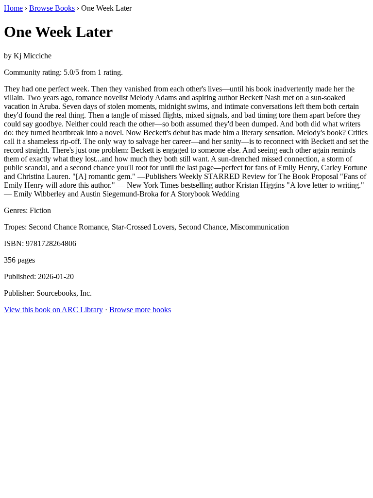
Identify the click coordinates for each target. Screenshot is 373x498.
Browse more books (140, 309)
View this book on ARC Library (53, 309)
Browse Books (52, 8)
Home (13, 8)
